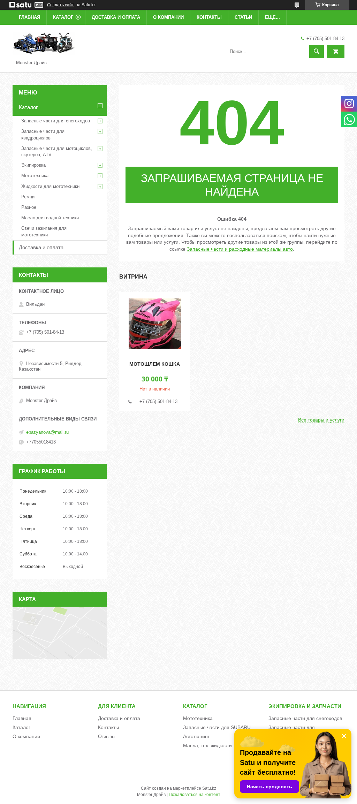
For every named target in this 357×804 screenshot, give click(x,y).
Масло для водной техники (50, 217)
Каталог (63, 17)
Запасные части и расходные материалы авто (240, 249)
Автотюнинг (196, 736)
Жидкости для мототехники (50, 186)
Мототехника (34, 175)
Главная (29, 17)
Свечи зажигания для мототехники (44, 231)
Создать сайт (60, 4)
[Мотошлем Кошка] (154, 323)
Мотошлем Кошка (154, 364)
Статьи (243, 17)
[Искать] (316, 51)
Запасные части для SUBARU (217, 727)
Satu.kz (209, 788)
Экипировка (33, 165)
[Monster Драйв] (44, 43)
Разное (28, 207)
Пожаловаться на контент (194, 794)
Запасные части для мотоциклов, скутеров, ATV (56, 151)
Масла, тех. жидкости (207, 745)
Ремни (28, 196)
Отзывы (106, 736)
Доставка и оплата (116, 17)
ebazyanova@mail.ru (47, 432)
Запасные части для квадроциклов (42, 134)
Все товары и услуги (321, 420)
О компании (168, 17)
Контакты (209, 17)
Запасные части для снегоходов (55, 120)
